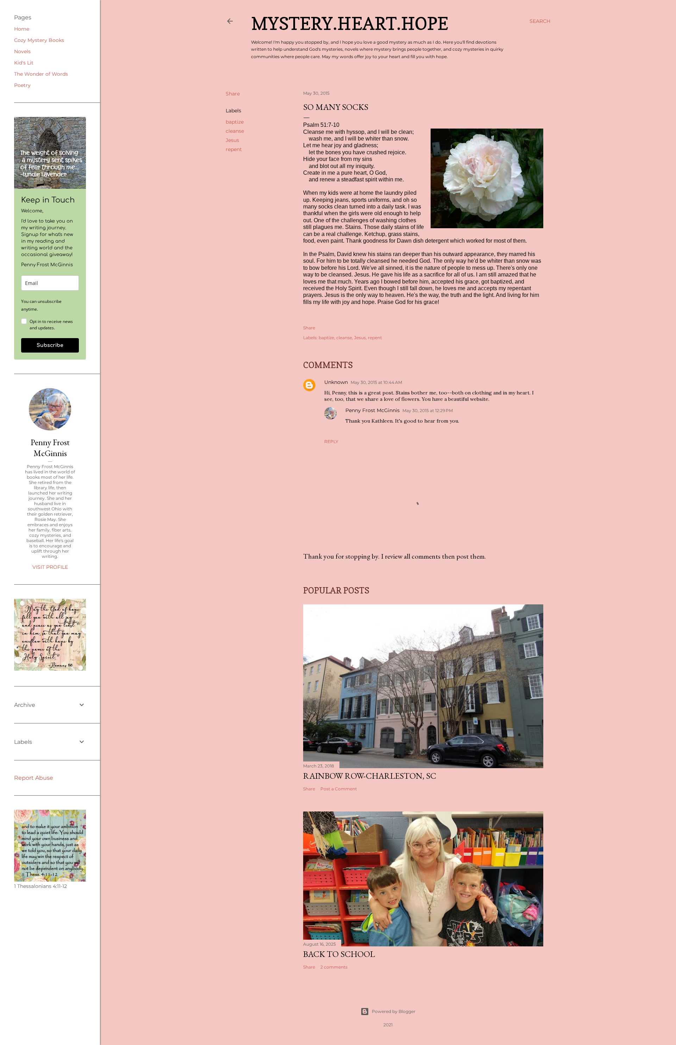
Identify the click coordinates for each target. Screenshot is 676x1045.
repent (234, 149)
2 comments (334, 967)
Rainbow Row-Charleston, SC (369, 775)
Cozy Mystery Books (39, 40)
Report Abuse (33, 778)
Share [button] (233, 94)
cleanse (235, 131)
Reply (331, 441)
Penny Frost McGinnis (372, 410)
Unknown (336, 382)
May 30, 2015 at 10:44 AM (376, 382)
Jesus (232, 140)
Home (21, 29)
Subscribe (50, 345)
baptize (235, 122)
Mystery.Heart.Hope (349, 23)
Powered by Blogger (393, 1011)
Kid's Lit (23, 63)
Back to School (339, 953)
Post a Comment (338, 788)
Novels (22, 51)
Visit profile (50, 567)
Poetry (22, 85)
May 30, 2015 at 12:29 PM (427, 410)
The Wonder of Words (41, 74)
